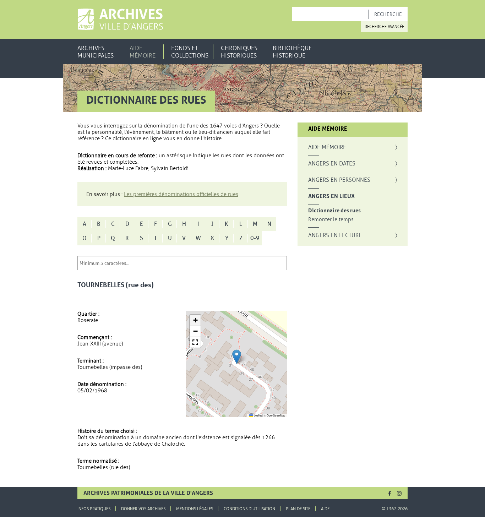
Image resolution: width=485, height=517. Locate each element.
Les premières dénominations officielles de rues (181, 194)
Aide (325, 508)
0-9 (255, 238)
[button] (236, 356)
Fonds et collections (189, 51)
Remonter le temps (331, 219)
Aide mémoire (143, 51)
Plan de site (298, 508)
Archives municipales (95, 51)
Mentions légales (194, 508)
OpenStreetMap (276, 415)
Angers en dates (331, 164)
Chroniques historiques (239, 51)
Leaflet (257, 415)
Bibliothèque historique (292, 51)
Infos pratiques (93, 508)
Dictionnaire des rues (334, 210)
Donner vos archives (143, 508)
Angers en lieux (331, 196)
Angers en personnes (339, 180)
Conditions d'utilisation (249, 508)
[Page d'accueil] (120, 19)
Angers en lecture (335, 235)
